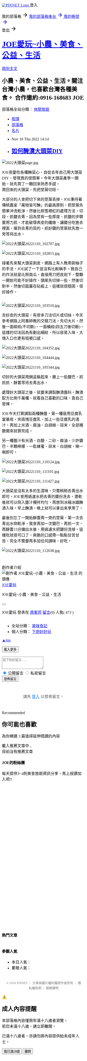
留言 (46, 612)
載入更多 (10, 649)
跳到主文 (9, 69)
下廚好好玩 (41, 632)
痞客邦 (36, 612)
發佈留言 (10, 679)
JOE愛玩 (9, 585)
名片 (15, 131)
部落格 (17, 125)
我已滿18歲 (12, 1051)
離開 (28, 1051)
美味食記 (39, 626)
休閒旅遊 (41, 109)
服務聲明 (52, 988)
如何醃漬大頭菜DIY (37, 151)
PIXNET (22, 983)
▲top (6, 640)
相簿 (15, 119)
